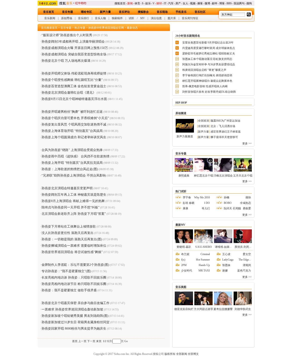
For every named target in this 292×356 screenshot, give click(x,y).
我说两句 (239, 3)
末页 (99, 341)
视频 (193, 3)
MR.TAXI (204, 270)
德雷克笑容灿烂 (183, 309)
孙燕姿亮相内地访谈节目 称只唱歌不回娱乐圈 (74, 284)
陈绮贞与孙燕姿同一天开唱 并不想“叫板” (70, 207)
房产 (178, 3)
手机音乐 (181, 11)
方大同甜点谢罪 (203, 309)
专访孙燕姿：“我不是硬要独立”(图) (66, 271)
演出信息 (156, 18)
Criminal (205, 254)
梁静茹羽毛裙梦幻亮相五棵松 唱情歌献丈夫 (208, 53)
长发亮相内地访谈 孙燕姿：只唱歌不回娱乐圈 (74, 277)
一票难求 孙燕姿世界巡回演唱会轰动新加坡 (72, 309)
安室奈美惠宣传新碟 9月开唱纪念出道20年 (208, 42)
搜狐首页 (120, 3)
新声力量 (105, 11)
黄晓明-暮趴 (184, 246)
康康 (185, 208)
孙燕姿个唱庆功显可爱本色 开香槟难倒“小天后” (75, 118)
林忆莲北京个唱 (203, 175)
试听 (131, 18)
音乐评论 (124, 11)
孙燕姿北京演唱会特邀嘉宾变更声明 (67, 188)
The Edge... (245, 259)
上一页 (82, 341)
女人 (185, 3)
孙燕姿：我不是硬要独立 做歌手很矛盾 (69, 290)
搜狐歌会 (143, 11)
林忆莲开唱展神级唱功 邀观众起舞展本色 (207, 80)
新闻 (130, 3)
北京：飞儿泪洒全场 (223, 126)
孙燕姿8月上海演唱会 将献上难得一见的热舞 (73, 201)
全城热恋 (245, 203)
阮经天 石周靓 (232, 208)
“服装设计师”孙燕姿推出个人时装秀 (67, 35)
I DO (207, 203)
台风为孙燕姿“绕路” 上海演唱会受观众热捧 (72, 150)
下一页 (91, 341)
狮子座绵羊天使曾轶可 (224, 137)
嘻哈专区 (86, 11)
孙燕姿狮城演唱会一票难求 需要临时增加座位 (74, 245)
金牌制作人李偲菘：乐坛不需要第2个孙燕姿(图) (75, 264)
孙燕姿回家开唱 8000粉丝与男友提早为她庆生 (74, 328)
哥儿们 (206, 208)
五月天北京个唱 (242, 175)
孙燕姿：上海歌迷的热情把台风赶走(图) (70, 169)
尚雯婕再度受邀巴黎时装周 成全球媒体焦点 (208, 48)
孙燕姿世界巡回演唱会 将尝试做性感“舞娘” (72, 252)
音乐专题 (67, 11)
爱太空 (247, 254)
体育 (137, 3)
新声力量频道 (185, 136)
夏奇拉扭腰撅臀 (223, 309)
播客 (200, 3)
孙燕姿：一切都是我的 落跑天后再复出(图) (72, 239)
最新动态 (132, 27)
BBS (229, 3)
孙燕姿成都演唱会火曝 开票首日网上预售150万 (75, 48)
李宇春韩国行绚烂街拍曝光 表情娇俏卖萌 (207, 75)
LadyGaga (227, 259)
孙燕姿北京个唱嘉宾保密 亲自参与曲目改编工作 (76, 303)
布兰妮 (185, 254)
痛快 (248, 197)
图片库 (172, 18)
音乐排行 (83, 18)
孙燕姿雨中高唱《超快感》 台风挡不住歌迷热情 (76, 156)
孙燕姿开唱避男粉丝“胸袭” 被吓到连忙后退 (72, 111)
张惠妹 (226, 265)
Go (126, 341)
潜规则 (247, 265)
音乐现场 (162, 11)
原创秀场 (66, 18)
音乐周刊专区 (190, 18)
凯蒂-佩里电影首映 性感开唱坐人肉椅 (205, 86)
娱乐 (148, 3)
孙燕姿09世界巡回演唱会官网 (106, 27)
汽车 (171, 3)
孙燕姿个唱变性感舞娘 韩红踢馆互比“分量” (72, 80)
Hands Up (204, 265)
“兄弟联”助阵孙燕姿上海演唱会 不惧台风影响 (74, 175)
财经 (159, 3)
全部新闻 (181, 354)
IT (165, 3)
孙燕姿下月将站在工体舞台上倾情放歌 (69, 226)
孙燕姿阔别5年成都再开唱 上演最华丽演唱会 (73, 41)
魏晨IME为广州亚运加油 (225, 120)
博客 (222, 3)
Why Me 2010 (202, 197)
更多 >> (247, 143)
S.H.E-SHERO (203, 246)
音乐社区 (200, 11)
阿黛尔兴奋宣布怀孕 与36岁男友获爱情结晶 (208, 64)
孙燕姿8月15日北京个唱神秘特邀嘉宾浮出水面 (74, 99)
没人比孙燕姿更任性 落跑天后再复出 (68, 233)
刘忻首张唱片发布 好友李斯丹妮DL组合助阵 (209, 91)
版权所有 (169, 354)
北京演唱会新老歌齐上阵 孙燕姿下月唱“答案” (74, 213)
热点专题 (79, 27)
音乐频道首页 (49, 27)
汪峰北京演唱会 (223, 175)
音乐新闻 (49, 18)
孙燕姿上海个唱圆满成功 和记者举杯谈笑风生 (74, 137)
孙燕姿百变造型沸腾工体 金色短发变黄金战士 (74, 86)
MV (142, 18)
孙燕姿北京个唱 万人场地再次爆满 (66, 60)
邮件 (214, 3)
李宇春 (187, 197)
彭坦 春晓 (188, 203)
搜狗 (249, 3)
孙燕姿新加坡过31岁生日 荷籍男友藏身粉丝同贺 (76, 322)
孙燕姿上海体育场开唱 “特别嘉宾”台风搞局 (72, 131)
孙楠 (226, 197)
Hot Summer (203, 259)
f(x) (183, 259)
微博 (207, 3)
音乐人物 (100, 18)
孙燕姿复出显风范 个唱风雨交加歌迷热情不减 (74, 124)
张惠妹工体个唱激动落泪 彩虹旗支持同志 (207, 59)
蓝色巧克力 (244, 270)
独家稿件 (117, 18)
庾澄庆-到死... (243, 246)
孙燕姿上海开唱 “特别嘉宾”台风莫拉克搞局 (72, 162)
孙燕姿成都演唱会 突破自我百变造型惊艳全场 (74, 54)
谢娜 (225, 270)
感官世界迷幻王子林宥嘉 (226, 131)
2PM (184, 265)
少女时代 (186, 270)
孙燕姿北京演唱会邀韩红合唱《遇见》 (69, 92)
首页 (75, 341)
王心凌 (226, 254)
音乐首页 (48, 11)
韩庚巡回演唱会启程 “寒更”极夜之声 (204, 70)
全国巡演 (203, 120)
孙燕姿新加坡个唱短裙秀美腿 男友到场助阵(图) (75, 316)
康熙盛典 (183, 175)
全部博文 (193, 354)
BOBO (228, 203)
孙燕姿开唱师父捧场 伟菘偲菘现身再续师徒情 (74, 73)
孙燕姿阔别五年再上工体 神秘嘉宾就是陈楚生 (74, 194)
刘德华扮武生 (243, 309)
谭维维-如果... (223, 246)
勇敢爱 (247, 208)
